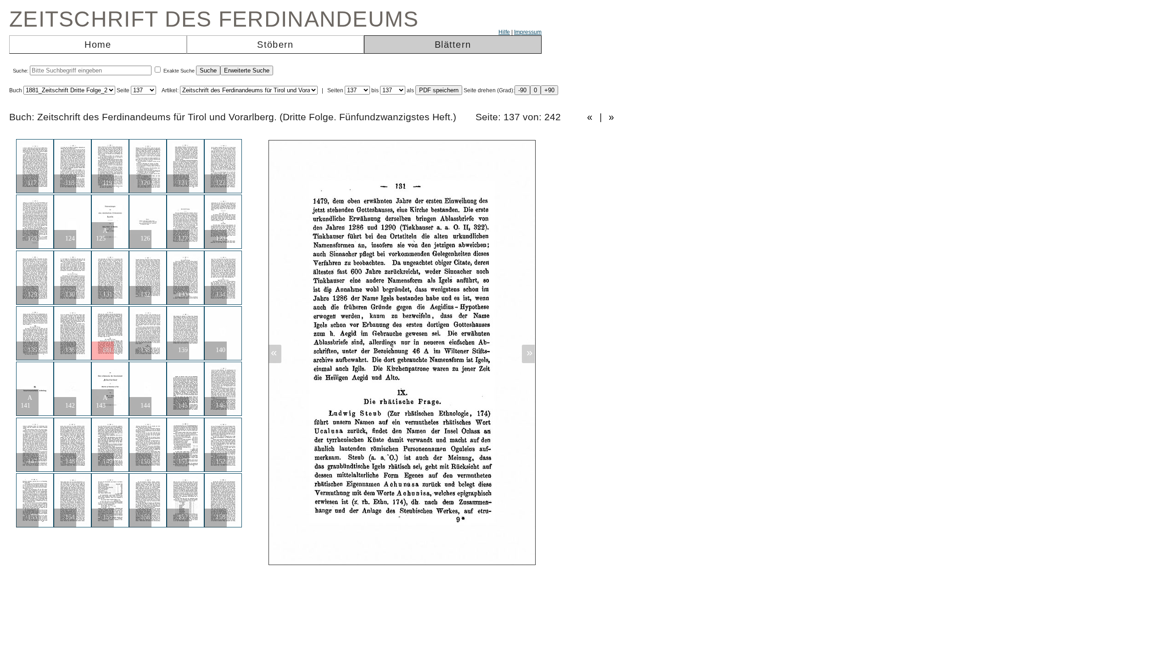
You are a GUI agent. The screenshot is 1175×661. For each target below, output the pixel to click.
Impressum (528, 32)
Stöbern (275, 44)
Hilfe (504, 32)
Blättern (453, 44)
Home (97, 44)
